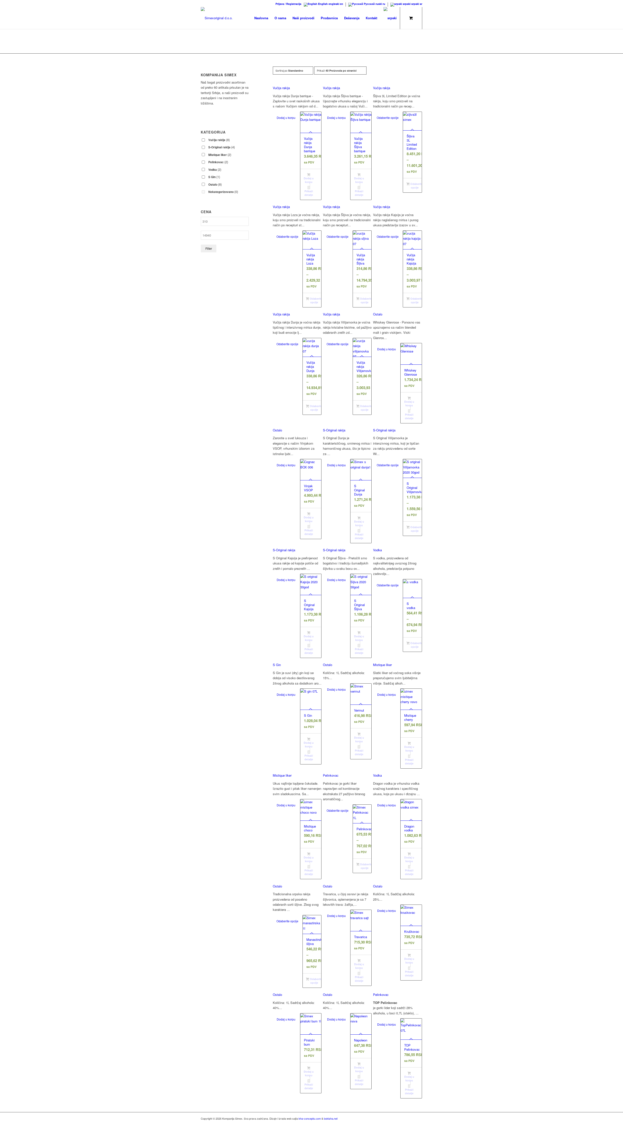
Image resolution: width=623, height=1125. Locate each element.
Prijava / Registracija (288, 4)
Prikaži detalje (308, 193)
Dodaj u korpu (286, 117)
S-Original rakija (334, 430)
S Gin (277, 664)
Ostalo (377, 314)
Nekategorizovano (223, 191)
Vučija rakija (281, 88)
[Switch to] (390, 18)
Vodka (377, 550)
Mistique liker (382, 664)
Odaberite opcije (388, 117)
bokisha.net (331, 1118)
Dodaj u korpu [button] (309, 180)
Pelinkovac (331, 775)
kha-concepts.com (310, 1118)
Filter (208, 248)
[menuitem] (287, 3)
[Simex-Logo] (217, 18)
